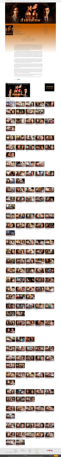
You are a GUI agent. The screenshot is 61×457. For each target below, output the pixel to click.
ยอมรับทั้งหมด (55, 455)
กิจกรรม (30, 1)
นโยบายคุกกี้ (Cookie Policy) (40, 456)
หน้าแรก (15, 1)
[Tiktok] (51, 450)
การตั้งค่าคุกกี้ (50, 455)
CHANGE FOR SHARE (40, 1)
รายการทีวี (20, 1)
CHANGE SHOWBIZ (27, 1)
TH (47, 1)
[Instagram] (50, 450)
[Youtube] (48, 450)
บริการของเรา (30, 450)
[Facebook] (47, 450)
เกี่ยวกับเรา (44, 1)
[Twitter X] (49, 450)
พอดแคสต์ (33, 1)
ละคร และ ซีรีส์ (17, 1)
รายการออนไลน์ (23, 1)
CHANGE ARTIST (35, 1)
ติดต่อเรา (29, 452)
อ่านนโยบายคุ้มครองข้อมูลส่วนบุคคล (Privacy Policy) (30, 456)
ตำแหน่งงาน (30, 451)
